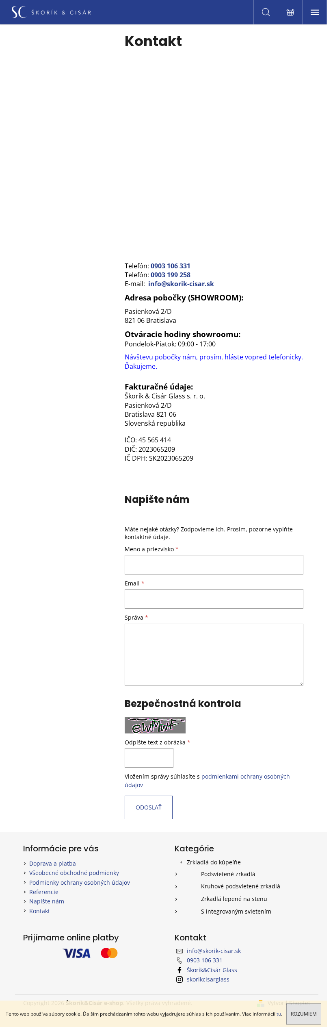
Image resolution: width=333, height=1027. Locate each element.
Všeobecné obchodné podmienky (74, 873)
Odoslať (149, 807)
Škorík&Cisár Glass (212, 970)
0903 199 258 (170, 274)
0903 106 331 (170, 265)
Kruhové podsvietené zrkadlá (240, 886)
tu (279, 1013)
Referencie (43, 892)
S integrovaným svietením (236, 911)
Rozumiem (304, 1013)
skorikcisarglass (208, 979)
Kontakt (39, 911)
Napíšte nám (46, 901)
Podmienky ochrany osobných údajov (79, 882)
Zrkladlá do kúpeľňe (214, 862)
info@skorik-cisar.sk (181, 283)
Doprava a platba (52, 863)
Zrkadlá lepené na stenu (234, 899)
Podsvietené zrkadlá (228, 874)
